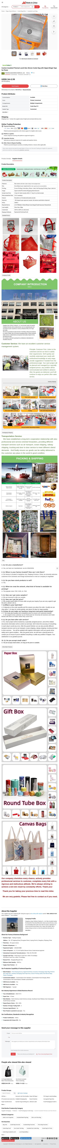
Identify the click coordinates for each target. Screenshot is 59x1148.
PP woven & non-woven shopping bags (9, 1099)
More (3, 1134)
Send (13, 1054)
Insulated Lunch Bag (32, 11)
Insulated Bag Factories (29, 1124)
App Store (5, 1138)
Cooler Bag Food (7, 1128)
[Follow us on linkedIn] (42, 1140)
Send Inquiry (15, 86)
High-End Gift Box (27, 971)
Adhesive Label (33, 1101)
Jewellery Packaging (16, 973)
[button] (2, 2)
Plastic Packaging (7, 975)
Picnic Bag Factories (43, 1124)
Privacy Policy (53, 1144)
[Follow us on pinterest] (56, 1138)
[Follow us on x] (50, 1138)
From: (8, 1033)
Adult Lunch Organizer (8, 1117)
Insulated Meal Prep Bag (22, 1117)
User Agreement (38, 1144)
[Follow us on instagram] (52, 1138)
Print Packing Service (17, 971)
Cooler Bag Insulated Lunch (9, 1132)
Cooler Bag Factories (15, 1124)
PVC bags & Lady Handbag (49, 1096)
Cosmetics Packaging (38, 971)
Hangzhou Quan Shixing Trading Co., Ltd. (15, 72)
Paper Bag (47, 971)
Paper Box (8, 973)
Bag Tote (5, 1124)
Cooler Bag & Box (22, 11)
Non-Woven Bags (47, 973)
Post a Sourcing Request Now (44, 1054)
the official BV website (37, 913)
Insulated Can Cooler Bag (33, 1128)
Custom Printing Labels (37, 973)
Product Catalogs (23, 1093)
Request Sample (27, 89)
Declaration (45, 1144)
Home (3, 11)
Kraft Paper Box (26, 973)
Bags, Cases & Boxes (11, 11)
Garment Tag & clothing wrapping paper (23, 1101)
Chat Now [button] (44, 86)
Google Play (14, 1138)
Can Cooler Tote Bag (19, 1128)
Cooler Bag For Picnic (47, 1128)
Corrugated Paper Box (48, 1099)
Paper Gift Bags (33, 1096)
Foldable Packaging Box (21, 1099)
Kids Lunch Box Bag (36, 1117)
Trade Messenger (26, 1138)
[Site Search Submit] (37, 6)
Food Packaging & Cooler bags (50, 1101)
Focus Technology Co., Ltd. (18, 1144)
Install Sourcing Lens (9, 1140)
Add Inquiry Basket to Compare (29, 58)
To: (9, 1037)
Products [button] (15, 6)
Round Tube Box (33, 1099)
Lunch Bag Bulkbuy (23, 1132)
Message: (7, 1041)
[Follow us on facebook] (47, 1138)
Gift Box (3, 1096)
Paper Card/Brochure (7, 1101)
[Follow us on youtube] (54, 1138)
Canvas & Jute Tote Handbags (23, 1096)
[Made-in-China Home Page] (29, 2)
